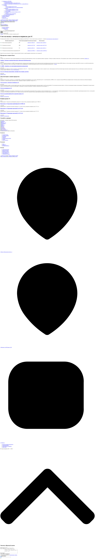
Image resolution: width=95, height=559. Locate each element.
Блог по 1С (4, 17)
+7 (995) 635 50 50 (3, 19)
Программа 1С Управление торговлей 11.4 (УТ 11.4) (11, 108)
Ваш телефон (2, 548)
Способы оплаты (5, 134)
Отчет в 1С (6, 29)
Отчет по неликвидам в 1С (6, 88)
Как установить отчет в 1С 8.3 (11, 6)
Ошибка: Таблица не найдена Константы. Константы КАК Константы (15, 60)
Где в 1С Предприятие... (15, 69)
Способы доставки (5, 135)
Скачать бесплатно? (5, 149)
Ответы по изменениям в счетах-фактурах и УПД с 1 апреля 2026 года (16, 3)
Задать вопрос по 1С (5, 152)
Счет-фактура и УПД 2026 (6, 1)
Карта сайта (4, 447)
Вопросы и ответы (5, 151)
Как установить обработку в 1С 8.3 (12, 9)
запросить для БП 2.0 (31, 42)
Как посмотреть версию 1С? (9, 14)
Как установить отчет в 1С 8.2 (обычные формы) (14, 7)
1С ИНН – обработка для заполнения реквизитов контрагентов (14, 66)
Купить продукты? (5, 150)
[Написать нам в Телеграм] (3, 20)
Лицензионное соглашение (7, 446)
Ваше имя (2, 547)
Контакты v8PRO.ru (5, 16)
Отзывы (3, 139)
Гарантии (4, 137)
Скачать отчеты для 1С (6, 15)
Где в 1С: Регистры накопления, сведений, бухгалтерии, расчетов (14, 71)
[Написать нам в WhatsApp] (9, 20)
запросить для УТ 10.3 (31, 45)
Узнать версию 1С (5, 153)
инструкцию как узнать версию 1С (52, 38)
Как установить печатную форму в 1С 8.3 (13, 11)
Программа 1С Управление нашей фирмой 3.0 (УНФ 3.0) (12, 103)
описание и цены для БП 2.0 (41, 42)
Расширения (6, 12)
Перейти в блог (3, 74)
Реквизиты (4, 144)
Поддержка (4, 136)
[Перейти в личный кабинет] (0, 23)
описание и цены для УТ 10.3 (42, 45)
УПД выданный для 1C (8, 2)
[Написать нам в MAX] (15, 20)
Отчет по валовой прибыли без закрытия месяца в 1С (12, 93)
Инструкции (4, 4)
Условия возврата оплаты (6, 138)
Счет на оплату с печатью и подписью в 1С (9, 82)
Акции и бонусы (5, 140)
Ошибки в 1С (86, 58)
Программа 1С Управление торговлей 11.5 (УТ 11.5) (11, 113)
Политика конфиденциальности (7, 444)
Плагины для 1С (5, 28)
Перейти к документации (4, 96)
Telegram (10, 19)
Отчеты (5, 5)
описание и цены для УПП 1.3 (42, 50)
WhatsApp (13, 19)
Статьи (55, 64)
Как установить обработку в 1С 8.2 (12, 10)
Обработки (6, 8)
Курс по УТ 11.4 (5, 18)
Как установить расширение (11, 13)
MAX (17, 19)
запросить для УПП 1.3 (31, 50)
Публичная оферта (5, 445)
